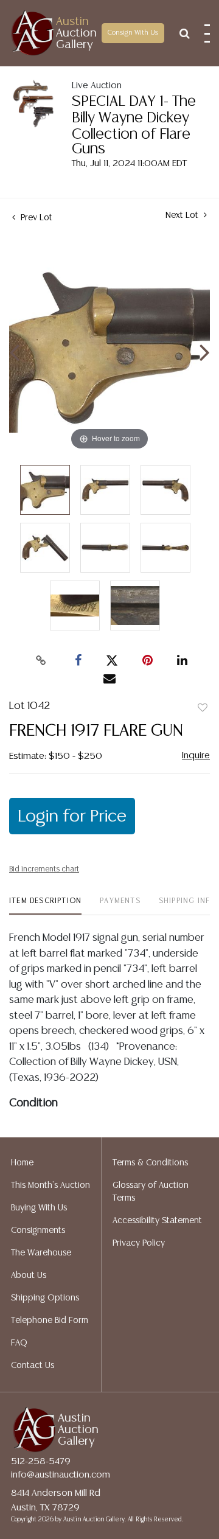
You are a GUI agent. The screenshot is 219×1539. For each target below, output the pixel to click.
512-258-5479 (41, 1461)
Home (22, 1163)
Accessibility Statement (157, 1220)
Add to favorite (202, 708)
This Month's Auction (50, 1185)
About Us (28, 1275)
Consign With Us (133, 33)
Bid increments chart (44, 869)
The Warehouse (41, 1253)
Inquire (196, 755)
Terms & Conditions (150, 1163)
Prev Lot (35, 218)
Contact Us (32, 1365)
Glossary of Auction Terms (151, 1191)
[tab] (45, 906)
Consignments (38, 1230)
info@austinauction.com (60, 1474)
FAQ (19, 1343)
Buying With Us (39, 1208)
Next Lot (183, 215)
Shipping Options (45, 1298)
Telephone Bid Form (49, 1320)
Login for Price (72, 816)
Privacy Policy (139, 1243)
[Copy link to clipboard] (41, 661)
